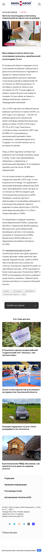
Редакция (9, 478)
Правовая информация (16, 484)
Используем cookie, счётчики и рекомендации (19, 550)
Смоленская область (11, 294)
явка (23, 294)
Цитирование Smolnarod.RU (18, 497)
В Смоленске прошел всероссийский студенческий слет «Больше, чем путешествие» (20, 352)
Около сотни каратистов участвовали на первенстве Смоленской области (20, 390)
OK (39, 550)
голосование (17, 291)
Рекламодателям (13, 491)
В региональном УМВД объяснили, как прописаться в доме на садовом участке (21, 466)
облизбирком (30, 291)
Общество (9, 44)
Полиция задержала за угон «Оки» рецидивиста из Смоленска (19, 427)
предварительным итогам (17, 250)
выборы (6, 291)
